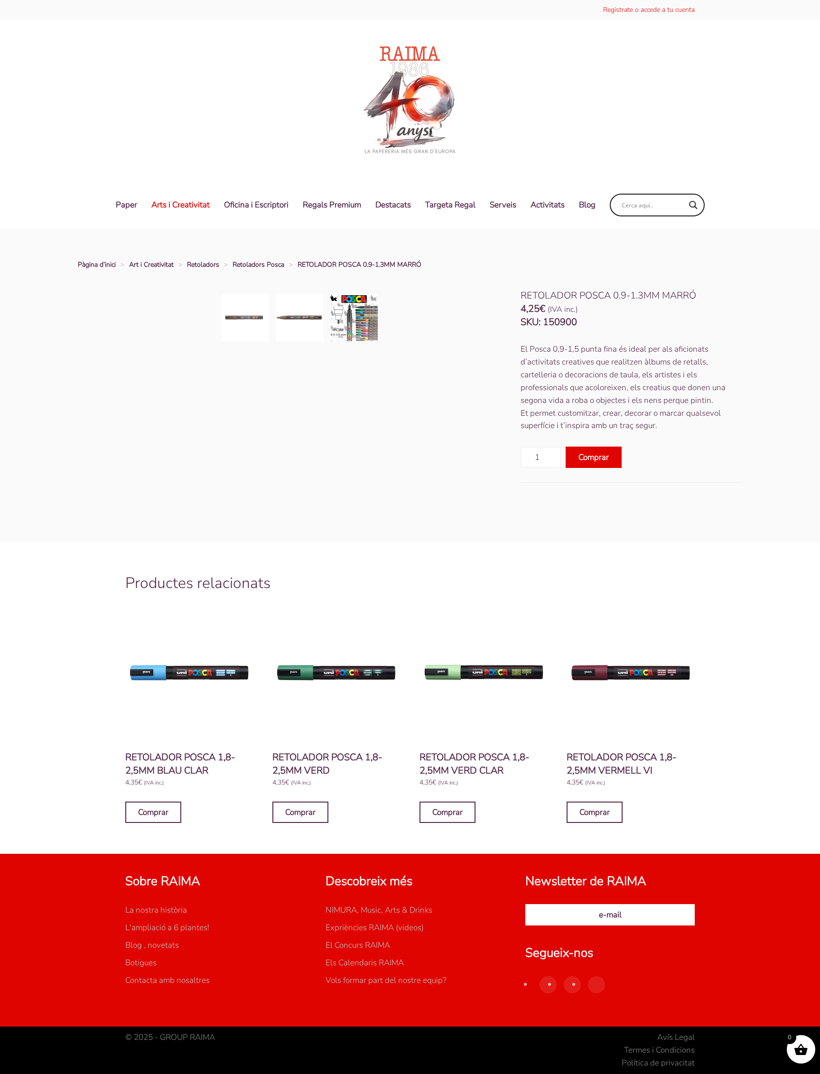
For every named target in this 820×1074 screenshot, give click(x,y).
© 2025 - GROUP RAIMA (170, 1037)
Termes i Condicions (659, 1050)
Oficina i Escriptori (256, 204)
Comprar (593, 457)
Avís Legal (676, 1037)
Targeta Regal (450, 204)
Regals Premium (332, 204)
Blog (587, 204)
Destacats (393, 204)
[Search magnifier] (693, 205)
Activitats (548, 204)
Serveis (503, 204)
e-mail (610, 914)
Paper (126, 204)
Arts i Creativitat (180, 204)
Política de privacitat (658, 1062)
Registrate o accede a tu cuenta (649, 9)
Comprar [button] (153, 812)
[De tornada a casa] (410, 100)
